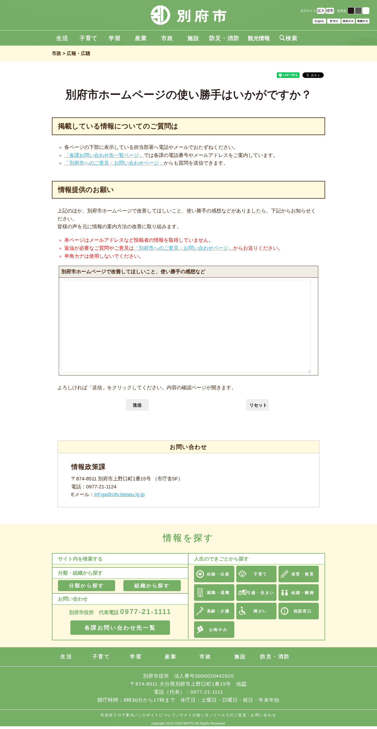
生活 (62, 38)
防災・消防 (224, 38)
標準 (329, 11)
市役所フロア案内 (117, 715)
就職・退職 (218, 592)
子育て (88, 38)
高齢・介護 (218, 611)
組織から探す (151, 585)
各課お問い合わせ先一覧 (120, 628)
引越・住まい (260, 592)
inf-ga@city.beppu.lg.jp (119, 494)
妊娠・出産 (218, 574)
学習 (115, 38)
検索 (289, 38)
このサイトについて (157, 715)
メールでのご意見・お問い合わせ (245, 715)
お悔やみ (218, 629)
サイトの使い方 (194, 715)
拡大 (321, 11)
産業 (141, 38)
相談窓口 (303, 611)
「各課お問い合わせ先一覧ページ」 (104, 155)
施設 (193, 38)
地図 (241, 684)
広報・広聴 (78, 53)
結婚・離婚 (302, 592)
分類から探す (86, 585)
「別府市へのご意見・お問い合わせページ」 (114, 163)
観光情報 (259, 38)
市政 (167, 38)
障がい (260, 611)
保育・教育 (302, 574)
